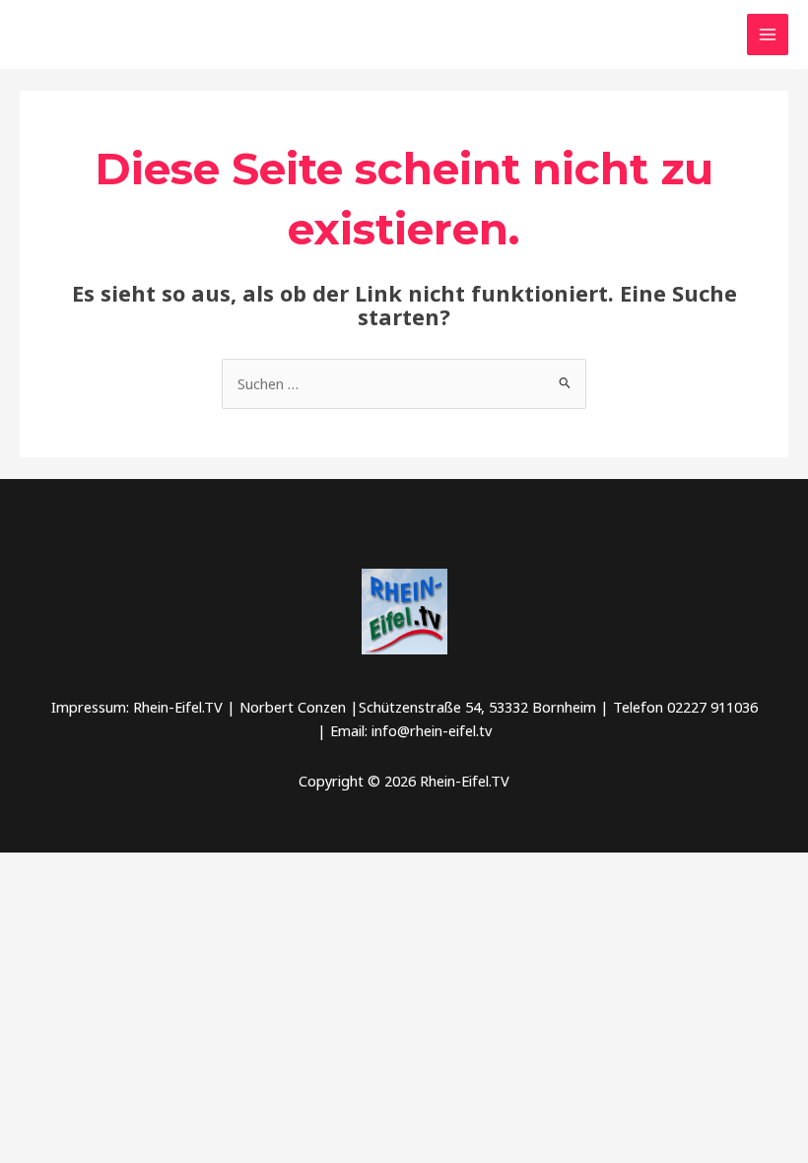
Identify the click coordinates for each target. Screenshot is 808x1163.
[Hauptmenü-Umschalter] (767, 34)
